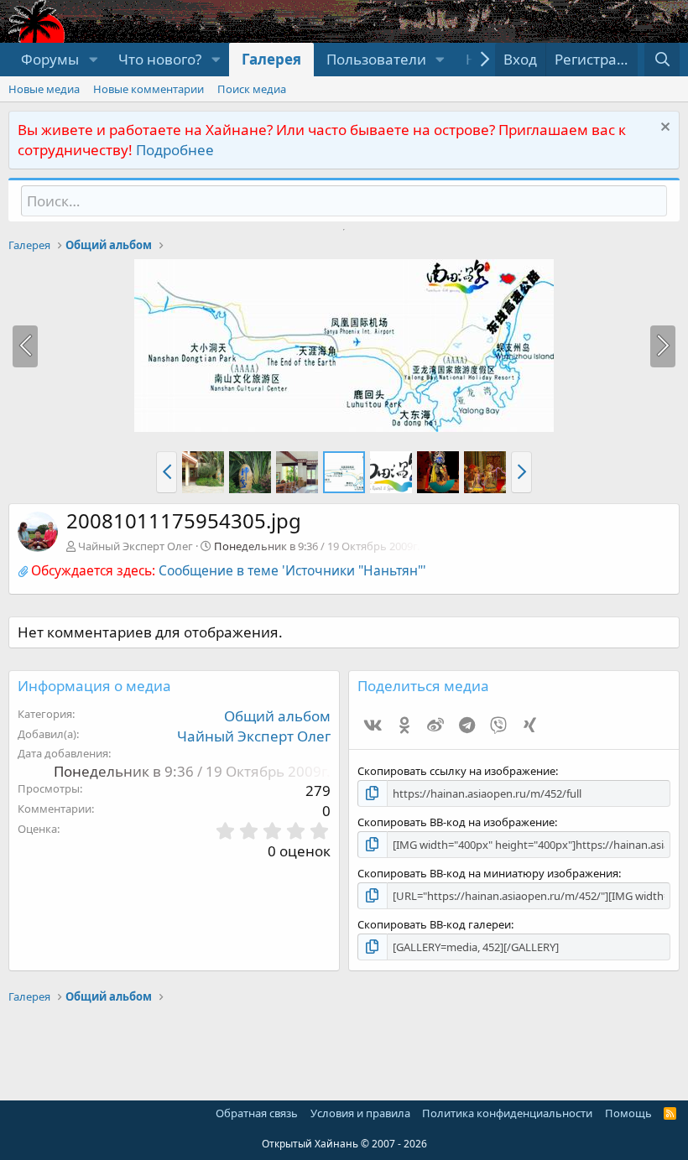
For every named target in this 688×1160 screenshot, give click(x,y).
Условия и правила (360, 1113)
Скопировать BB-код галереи (434, 924)
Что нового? (159, 59)
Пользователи (376, 59)
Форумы (50, 59)
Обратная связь (257, 1113)
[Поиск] (662, 59)
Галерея (271, 59)
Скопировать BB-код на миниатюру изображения (487, 873)
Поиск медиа (251, 88)
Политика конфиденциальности (507, 1113)
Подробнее (175, 149)
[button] (93, 59)
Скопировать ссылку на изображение (456, 770)
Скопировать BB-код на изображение (456, 822)
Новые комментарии (148, 88)
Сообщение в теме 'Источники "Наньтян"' (292, 570)
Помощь (628, 1113)
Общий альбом (277, 716)
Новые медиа (44, 88)
